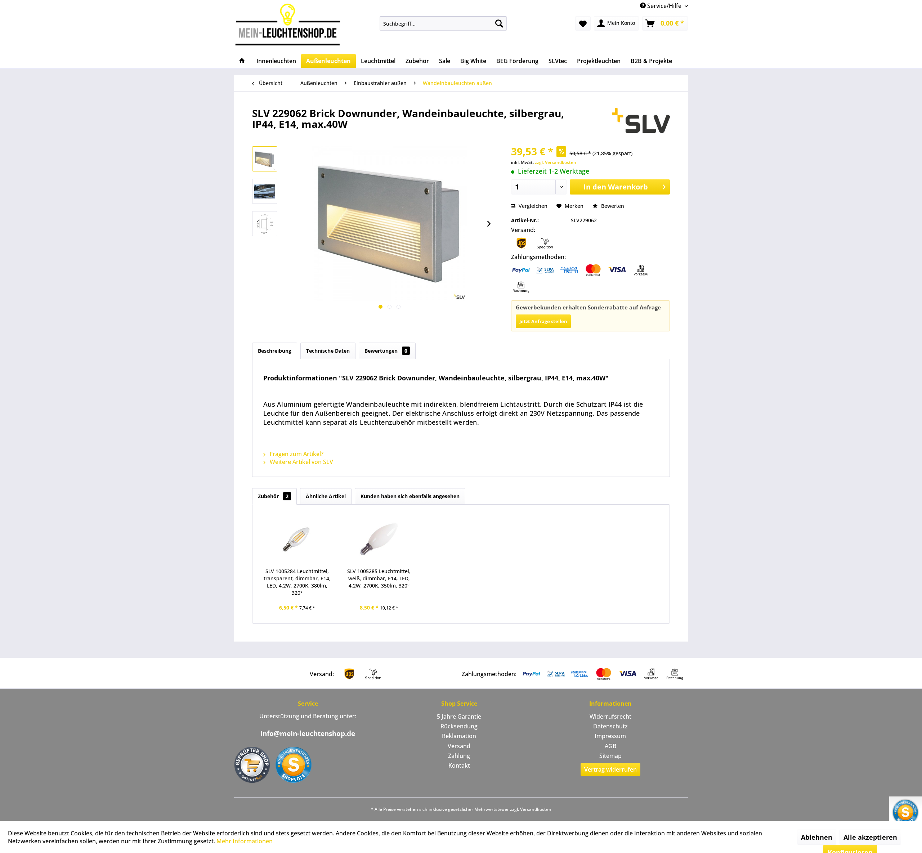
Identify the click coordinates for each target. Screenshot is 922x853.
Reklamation (459, 736)
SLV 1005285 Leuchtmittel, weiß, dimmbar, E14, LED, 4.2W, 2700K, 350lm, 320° (379, 578)
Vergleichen (532, 205)
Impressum (610, 736)
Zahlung (459, 756)
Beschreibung (274, 350)
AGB (610, 746)
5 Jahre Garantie (459, 716)
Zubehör (273, 496)
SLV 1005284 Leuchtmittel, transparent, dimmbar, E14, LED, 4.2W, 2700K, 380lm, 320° (297, 582)
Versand (459, 746)
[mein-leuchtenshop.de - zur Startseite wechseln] (290, 24)
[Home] (242, 61)
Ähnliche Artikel (326, 496)
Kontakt (459, 765)
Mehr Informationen (244, 841)
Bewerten (612, 205)
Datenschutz (610, 726)
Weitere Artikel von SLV (300, 462)
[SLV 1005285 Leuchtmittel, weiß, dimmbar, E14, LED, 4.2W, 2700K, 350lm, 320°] (379, 539)
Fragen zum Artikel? (295, 454)
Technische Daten (328, 350)
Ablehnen (816, 837)
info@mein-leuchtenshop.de (307, 733)
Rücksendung (459, 726)
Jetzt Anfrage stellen (543, 321)
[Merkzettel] (583, 23)
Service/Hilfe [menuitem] (664, 6)
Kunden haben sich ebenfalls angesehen (410, 496)
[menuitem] (443, 23)
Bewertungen (385, 350)
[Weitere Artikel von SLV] (641, 120)
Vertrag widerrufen (610, 769)
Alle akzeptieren (870, 837)
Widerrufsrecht (610, 716)
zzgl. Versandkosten (555, 162)
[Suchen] (499, 23)
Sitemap (610, 756)
